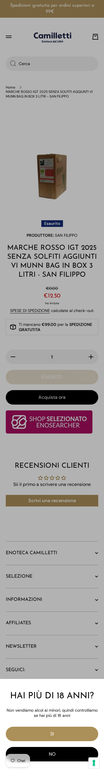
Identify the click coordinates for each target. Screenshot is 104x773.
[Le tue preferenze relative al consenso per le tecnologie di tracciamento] (93, 762)
